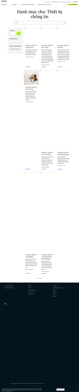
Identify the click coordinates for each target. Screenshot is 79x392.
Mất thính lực (4, 4)
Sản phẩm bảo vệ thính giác (27, 4)
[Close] (77, 389)
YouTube (54, 296)
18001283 (75, 1)
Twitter (54, 289)
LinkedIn (54, 294)
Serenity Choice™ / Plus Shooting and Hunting (47, 257)
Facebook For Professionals (58, 287)
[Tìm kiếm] (65, 4)
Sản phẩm (14, 4)
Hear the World (30, 294)
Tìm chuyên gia (73, 4)
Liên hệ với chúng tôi (55, 1)
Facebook (54, 285)
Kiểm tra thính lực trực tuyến (44, 4)
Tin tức (29, 287)
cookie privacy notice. (9, 390)
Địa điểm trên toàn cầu (9, 287)
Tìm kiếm (16, 22)
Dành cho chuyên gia (65, 1)
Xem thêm (27, 66)
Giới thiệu (47, 1)
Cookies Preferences (60, 389)
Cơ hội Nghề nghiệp (31, 289)
